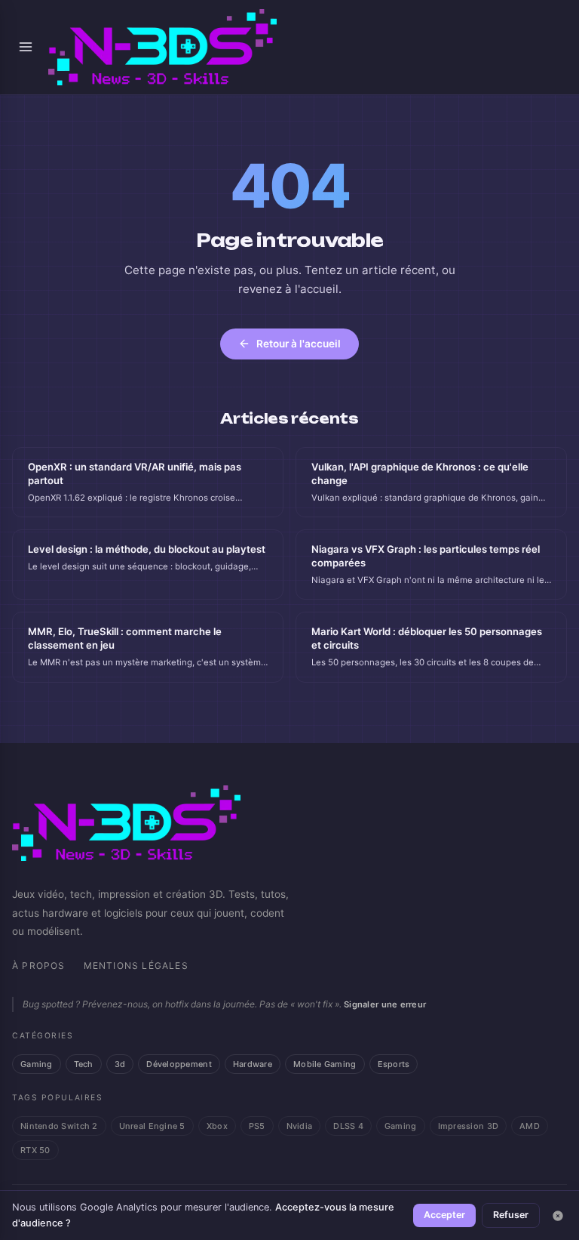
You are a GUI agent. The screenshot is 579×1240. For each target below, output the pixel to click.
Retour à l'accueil (298, 344)
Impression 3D (468, 1126)
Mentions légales (136, 965)
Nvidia (299, 1126)
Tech (83, 1064)
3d (120, 1064)
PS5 (257, 1126)
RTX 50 (35, 1150)
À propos (39, 965)
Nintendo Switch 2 (59, 1126)
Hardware (252, 1064)
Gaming (36, 1064)
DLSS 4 (348, 1126)
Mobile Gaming (325, 1064)
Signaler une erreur (385, 1004)
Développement (179, 1064)
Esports (394, 1064)
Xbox (217, 1126)
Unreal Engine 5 (152, 1126)
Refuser (510, 1214)
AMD (529, 1126)
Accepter (444, 1214)
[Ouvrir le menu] (25, 46)
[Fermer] (558, 1216)
